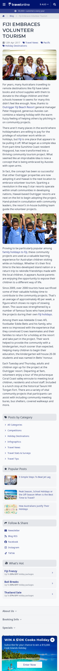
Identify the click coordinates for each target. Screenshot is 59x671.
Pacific (47, 42)
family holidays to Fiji (15, 252)
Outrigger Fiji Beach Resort (19, 107)
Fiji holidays (45, 314)
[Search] (53, 4)
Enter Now (29, 664)
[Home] (19, 4)
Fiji (20, 139)
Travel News (31, 42)
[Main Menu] (5, 4)
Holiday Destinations (16, 45)
